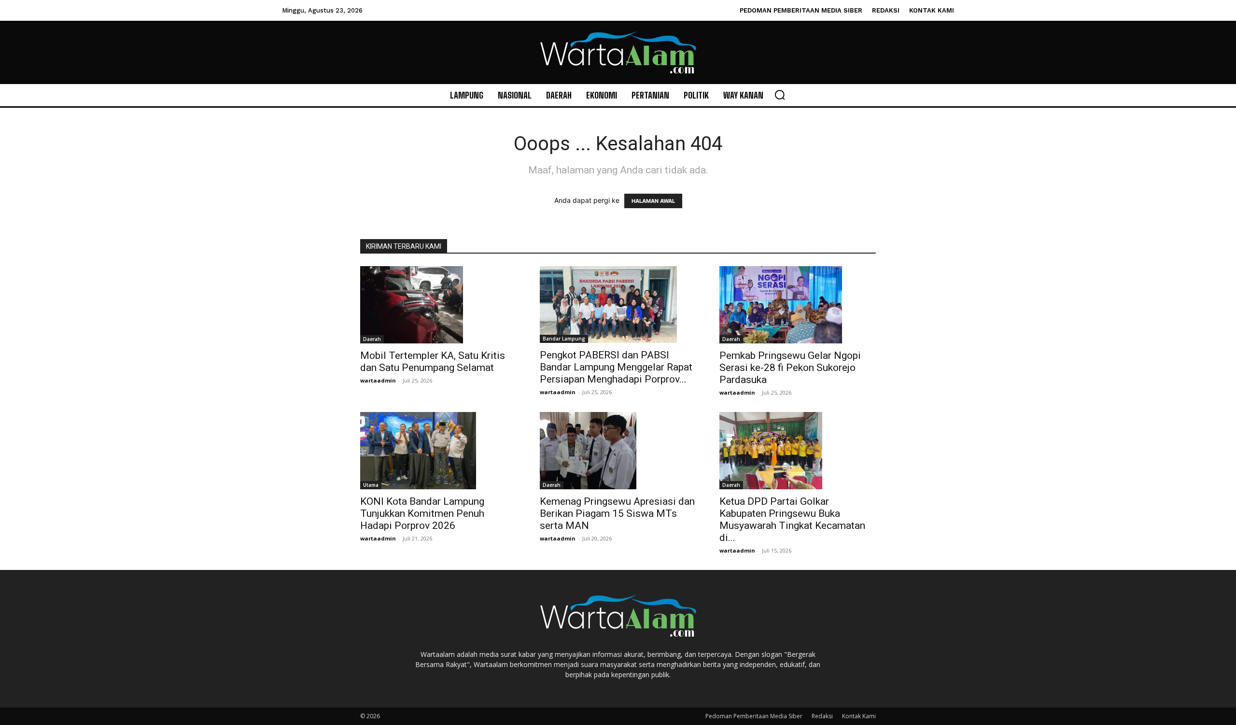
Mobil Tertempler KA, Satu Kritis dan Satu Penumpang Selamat (432, 361)
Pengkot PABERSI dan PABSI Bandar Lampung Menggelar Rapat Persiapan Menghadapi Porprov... (616, 367)
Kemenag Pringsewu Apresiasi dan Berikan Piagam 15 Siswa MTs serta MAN (617, 513)
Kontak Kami (859, 716)
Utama (371, 485)
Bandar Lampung (564, 338)
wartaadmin (378, 380)
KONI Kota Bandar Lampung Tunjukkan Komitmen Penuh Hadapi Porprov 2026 (422, 513)
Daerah (372, 339)
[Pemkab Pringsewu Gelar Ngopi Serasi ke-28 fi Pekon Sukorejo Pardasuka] (797, 304)
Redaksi (822, 716)
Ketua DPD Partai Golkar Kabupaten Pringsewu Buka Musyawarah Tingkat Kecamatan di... (792, 519)
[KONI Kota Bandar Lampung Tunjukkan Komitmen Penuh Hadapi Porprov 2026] (438, 450)
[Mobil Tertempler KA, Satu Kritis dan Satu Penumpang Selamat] (438, 304)
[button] (779, 94)
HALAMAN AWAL (653, 201)
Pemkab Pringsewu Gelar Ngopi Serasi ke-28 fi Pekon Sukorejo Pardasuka (790, 367)
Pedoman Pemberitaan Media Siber (753, 716)
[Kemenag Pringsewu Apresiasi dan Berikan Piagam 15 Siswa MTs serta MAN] (618, 450)
